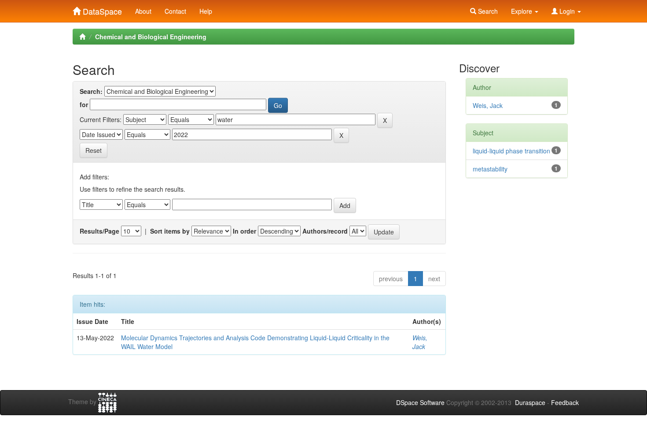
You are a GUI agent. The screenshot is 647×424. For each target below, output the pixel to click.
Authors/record (325, 231)
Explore (522, 11)
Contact (175, 11)
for (84, 104)
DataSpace (101, 9)
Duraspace (530, 402)
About (143, 11)
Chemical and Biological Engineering (150, 36)
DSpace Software (420, 402)
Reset (93, 150)
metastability (490, 168)
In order (244, 231)
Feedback (565, 402)
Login (567, 11)
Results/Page (99, 231)
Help (205, 11)
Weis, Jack (419, 342)
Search (487, 11)
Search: (91, 91)
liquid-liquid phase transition (511, 150)
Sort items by (170, 231)
